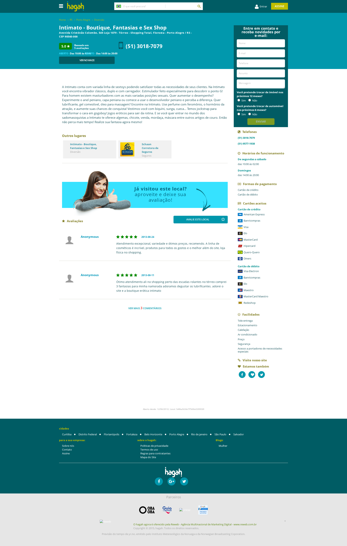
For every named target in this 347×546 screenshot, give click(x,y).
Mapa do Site (148, 457)
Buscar (199, 6)
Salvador (238, 434)
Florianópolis (111, 434)
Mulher (223, 446)
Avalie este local (197, 219)
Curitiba (66, 434)
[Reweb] (106, 522)
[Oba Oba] (147, 510)
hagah (75, 6)
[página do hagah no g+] (171, 481)
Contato (67, 449)
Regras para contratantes (155, 453)
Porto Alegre (176, 434)
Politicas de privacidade (154, 446)
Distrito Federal (88, 434)
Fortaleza (131, 434)
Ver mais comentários (144, 308)
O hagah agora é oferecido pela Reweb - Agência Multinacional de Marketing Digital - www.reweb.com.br (195, 524)
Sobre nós (68, 446)
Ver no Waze (87, 60)
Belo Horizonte (153, 434)
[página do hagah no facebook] (159, 481)
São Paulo (220, 434)
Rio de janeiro (199, 434)
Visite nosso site (255, 360)
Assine (279, 6)
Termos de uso (149, 449)
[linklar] (185, 510)
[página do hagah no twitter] (184, 481)
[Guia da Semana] (167, 510)
